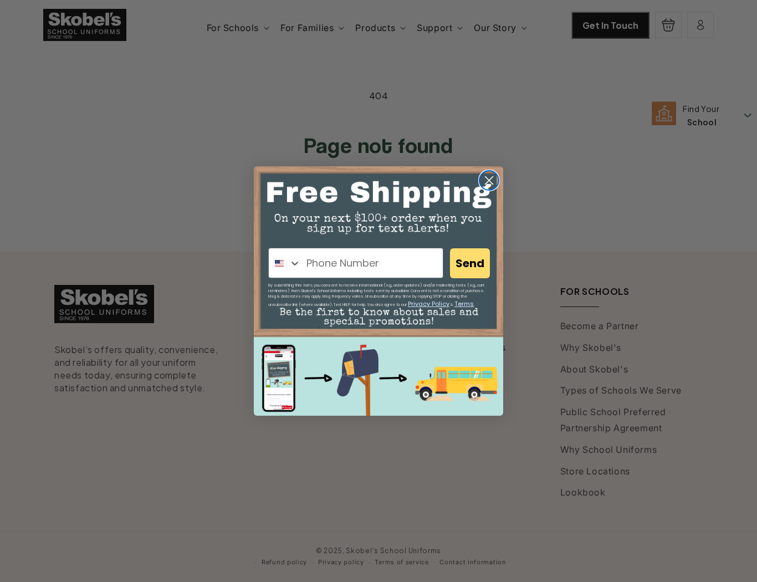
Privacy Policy (428, 303)
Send (470, 263)
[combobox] (285, 263)
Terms (464, 303)
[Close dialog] (489, 180)
